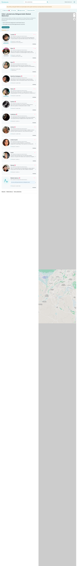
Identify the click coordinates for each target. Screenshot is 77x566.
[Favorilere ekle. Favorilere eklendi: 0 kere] (35, 101)
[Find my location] (74, 19)
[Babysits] (5, 2)
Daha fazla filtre (31, 10)
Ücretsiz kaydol (5, 27)
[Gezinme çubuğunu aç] (74, 2)
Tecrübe (14, 10)
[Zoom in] (74, 14)
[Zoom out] (74, 16)
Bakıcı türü (6, 10)
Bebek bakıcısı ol (68, 2)
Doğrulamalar (22, 10)
